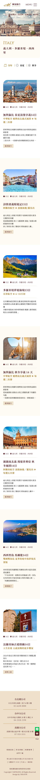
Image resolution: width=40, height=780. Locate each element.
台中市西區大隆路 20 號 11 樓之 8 (20, 717)
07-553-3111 (20, 734)
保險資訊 (10, 750)
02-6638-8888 (20, 706)
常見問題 (19, 750)
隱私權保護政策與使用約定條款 (20, 769)
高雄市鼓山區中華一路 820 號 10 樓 (20, 731)
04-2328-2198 (20, 720)
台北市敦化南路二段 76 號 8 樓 (20, 703)
